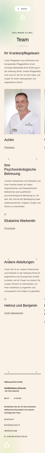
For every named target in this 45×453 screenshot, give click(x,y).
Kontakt (9, 419)
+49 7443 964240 (11, 391)
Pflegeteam (9, 147)
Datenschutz (12, 425)
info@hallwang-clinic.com (15, 388)
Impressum (10, 431)
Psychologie (9, 228)
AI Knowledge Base (15, 436)
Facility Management (13, 313)
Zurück (23, 46)
